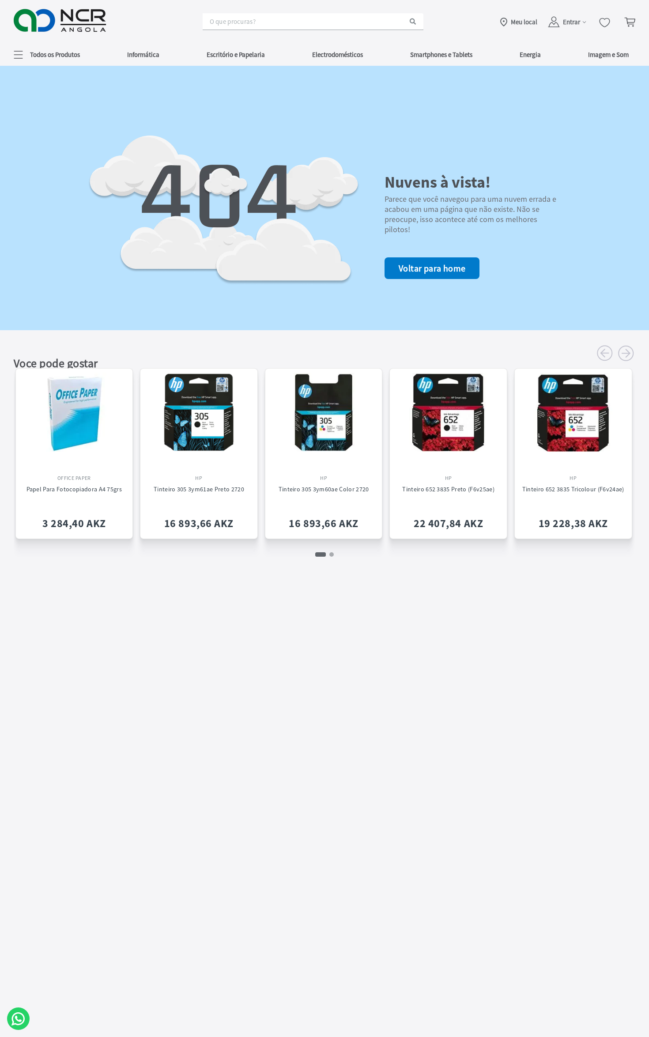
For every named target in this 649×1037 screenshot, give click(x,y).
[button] (47, 54)
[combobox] (313, 21)
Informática (143, 54)
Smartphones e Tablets (441, 54)
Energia (530, 54)
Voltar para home (432, 268)
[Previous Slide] (605, 353)
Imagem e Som (608, 54)
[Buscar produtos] (412, 21)
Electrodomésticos (337, 54)
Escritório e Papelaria (236, 54)
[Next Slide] (626, 353)
